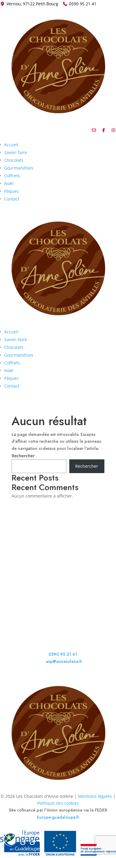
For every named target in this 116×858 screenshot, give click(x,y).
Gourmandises (18, 168)
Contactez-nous (26, 590)
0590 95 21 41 (82, 4)
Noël (8, 183)
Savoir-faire (15, 152)
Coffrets (12, 175)
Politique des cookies (58, 803)
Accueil (11, 144)
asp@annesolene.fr (64, 661)
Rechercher (23, 455)
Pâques (11, 191)
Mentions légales (95, 796)
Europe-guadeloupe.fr (58, 817)
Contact (11, 199)
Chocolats (13, 160)
